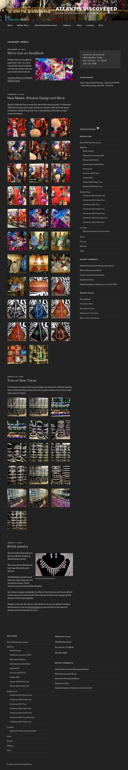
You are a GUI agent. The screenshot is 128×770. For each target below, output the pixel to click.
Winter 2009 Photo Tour (93, 182)
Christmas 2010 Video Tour (94, 200)
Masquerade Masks (91, 160)
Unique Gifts (88, 178)
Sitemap (83, 246)
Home (10, 25)
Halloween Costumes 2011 (93, 155)
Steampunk (87, 169)
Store (100, 25)
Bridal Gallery (34, 607)
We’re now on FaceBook (25, 53)
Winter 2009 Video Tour (92, 186)
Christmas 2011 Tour (91, 204)
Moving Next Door (87, 308)
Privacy (83, 241)
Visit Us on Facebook (88, 129)
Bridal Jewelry (17, 546)
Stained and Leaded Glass (93, 164)
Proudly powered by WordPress (19, 764)
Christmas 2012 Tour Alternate (95, 218)
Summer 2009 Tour (91, 173)
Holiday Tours (22, 25)
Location (90, 25)
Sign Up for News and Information (96, 231)
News (79, 25)
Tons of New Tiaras (21, 380)
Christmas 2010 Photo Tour (94, 196)
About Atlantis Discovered (46, 25)
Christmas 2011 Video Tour (93, 209)
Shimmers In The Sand (89, 313)
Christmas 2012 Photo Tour (94, 213)
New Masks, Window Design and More (36, 98)
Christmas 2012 (86, 304)
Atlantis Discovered (86, 9)
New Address (85, 299)
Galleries (66, 25)
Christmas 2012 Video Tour (94, 222)
